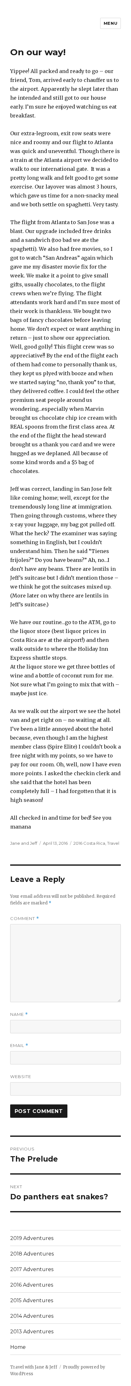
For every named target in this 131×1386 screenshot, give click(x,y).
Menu (110, 23)
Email (19, 1045)
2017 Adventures (31, 1269)
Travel (113, 843)
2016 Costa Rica (89, 843)
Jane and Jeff (23, 843)
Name (19, 1014)
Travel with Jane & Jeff (33, 1367)
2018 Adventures (32, 1254)
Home (18, 1347)
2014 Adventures (31, 1316)
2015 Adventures (31, 1300)
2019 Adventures (31, 1238)
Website (20, 1076)
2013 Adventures (31, 1332)
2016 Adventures (31, 1285)
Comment (24, 918)
